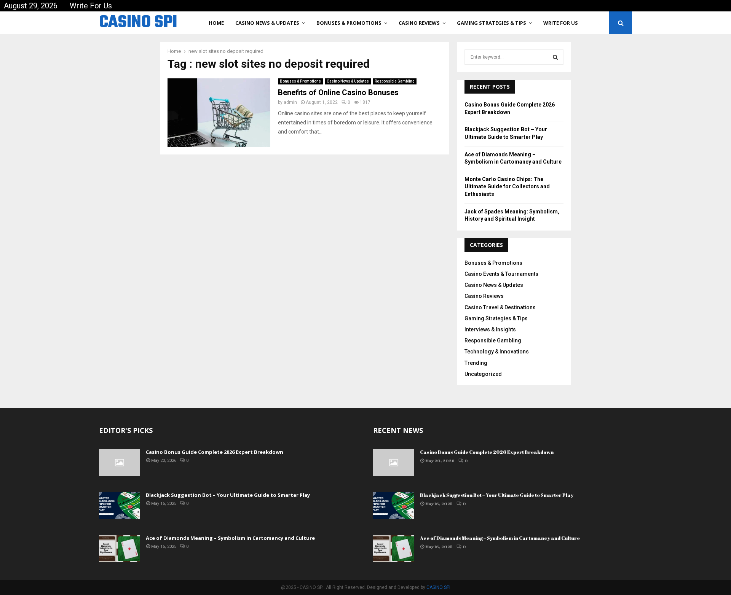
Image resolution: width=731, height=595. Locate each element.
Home (216, 22)
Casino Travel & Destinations (500, 307)
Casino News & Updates (267, 22)
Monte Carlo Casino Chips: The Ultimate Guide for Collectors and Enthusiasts (507, 186)
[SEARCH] (555, 57)
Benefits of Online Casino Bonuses (338, 92)
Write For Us (91, 5)
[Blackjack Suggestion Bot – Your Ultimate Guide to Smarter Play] (119, 505)
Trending (475, 363)
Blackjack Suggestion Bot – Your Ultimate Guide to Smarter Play (228, 495)
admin (290, 102)
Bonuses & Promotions (348, 22)
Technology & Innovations (496, 351)
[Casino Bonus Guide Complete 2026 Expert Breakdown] (119, 462)
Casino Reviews (419, 22)
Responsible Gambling (395, 81)
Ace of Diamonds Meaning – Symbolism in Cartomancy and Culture (230, 538)
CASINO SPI (138, 22)
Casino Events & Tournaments (501, 274)
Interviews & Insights (490, 329)
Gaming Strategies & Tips (491, 22)
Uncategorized (483, 374)
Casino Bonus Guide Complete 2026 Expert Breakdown (214, 452)
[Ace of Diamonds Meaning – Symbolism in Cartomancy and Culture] (119, 548)
